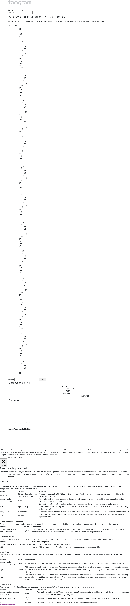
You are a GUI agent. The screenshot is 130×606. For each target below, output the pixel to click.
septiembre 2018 (18, 234)
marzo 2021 (16, 163)
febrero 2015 (17, 331)
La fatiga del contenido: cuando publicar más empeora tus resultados (38, 389)
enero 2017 (16, 280)
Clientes (45, 8)
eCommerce (113, 404)
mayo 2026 (16, 34)
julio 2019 (15, 209)
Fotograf (39, 408)
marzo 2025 (16, 68)
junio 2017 (16, 268)
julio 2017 (15, 265)
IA (48, 408)
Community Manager (65, 404)
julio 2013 (15, 373)
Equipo (34, 8)
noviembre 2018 (18, 229)
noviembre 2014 (18, 339)
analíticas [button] (3, 549)
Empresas (12, 408)
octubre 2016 (17, 287)
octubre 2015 (17, 312)
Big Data (29, 404)
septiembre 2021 (18, 148)
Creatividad (89, 404)
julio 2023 (15, 114)
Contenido (74, 404)
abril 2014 (15, 356)
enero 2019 (16, 224)
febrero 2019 (17, 222)
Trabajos (23, 8)
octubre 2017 (17, 261)
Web (28, 415)
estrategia (19, 408)
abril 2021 (15, 161)
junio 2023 (16, 117)
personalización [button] (6, 534)
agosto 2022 (16, 129)
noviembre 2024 (18, 78)
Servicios (11, 8)
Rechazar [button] (69, 455)
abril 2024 (15, 95)
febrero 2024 (17, 100)
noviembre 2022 (18, 122)
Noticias (56, 8)
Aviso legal (12, 432)
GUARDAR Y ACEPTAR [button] (8, 605)
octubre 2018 (17, 231)
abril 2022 (15, 131)
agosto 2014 (16, 346)
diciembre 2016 (17, 283)
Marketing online (29, 412)
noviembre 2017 (18, 258)
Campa (42, 404)
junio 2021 (16, 156)
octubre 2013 (17, 370)
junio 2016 (16, 297)
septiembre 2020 (18, 178)
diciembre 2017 (17, 256)
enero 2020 (16, 195)
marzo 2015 (16, 329)
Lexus (78, 408)
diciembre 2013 (17, 365)
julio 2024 (15, 87)
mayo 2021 (16, 158)
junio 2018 (16, 241)
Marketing (93, 407)
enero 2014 (16, 363)
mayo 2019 (16, 214)
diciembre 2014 (17, 336)
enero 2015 (16, 334)
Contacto (67, 8)
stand (104, 412)
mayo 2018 (16, 244)
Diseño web (104, 404)
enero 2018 (16, 253)
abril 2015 (15, 326)
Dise (96, 404)
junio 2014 (16, 351)
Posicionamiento (40, 412)
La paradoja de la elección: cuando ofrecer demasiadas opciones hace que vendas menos (46, 396)
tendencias (23, 415)
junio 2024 (16, 90)
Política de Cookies (7, 476)
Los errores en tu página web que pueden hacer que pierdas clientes (38, 391)
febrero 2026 (17, 41)
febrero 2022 (17, 136)
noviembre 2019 (18, 200)
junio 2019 (16, 212)
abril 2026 (15, 36)
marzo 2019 (16, 219)
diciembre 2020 (17, 170)
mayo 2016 (16, 300)
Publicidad (53, 412)
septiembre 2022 (18, 126)
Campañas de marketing (51, 404)
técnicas (5, 481)
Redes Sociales (83, 412)
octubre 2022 (17, 124)
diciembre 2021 (17, 141)
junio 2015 (16, 322)
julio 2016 (15, 295)
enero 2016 (16, 305)
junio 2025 (16, 61)
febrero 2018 (17, 251)
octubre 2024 (17, 80)
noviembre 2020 (18, 173)
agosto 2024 (16, 85)
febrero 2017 (17, 278)
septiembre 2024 (18, 83)
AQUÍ (49, 452)
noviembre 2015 (18, 309)
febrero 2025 (17, 70)
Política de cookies (15, 434)
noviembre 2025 (18, 48)
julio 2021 (15, 153)
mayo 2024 (16, 92)
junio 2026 (16, 31)
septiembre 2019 (18, 205)
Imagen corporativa (54, 408)
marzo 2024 (16, 97)
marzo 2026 (16, 39)
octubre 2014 (17, 341)
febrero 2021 (17, 166)
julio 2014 (15, 348)
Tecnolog (16, 415)
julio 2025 (15, 58)
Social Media (98, 412)
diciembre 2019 (17, 197)
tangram (110, 412)
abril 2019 (15, 217)
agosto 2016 (16, 292)
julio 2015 (15, 319)
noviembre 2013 (18, 368)
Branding (36, 404)
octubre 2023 (17, 109)
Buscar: (11, 380)
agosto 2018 (16, 236)
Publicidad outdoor (65, 412)
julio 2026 (15, 29)
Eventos (27, 407)
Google (44, 408)
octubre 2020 (17, 175)
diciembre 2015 (17, 307)
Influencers (64, 408)
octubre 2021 (17, 146)
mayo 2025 (16, 63)
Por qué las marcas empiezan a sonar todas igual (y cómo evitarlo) (37, 393)
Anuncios (18, 404)
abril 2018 (15, 246)
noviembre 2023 (18, 107)
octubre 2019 (17, 202)
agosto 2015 (16, 317)
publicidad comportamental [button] (10, 519)
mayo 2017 (16, 270)
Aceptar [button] (62, 455)
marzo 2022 (16, 134)
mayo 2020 (16, 187)
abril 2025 (15, 66)
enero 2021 (16, 168)
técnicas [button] (3, 479)
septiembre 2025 (18, 53)
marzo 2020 (16, 192)
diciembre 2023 (17, 105)
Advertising (12, 404)
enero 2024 (16, 102)
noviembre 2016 (18, 285)
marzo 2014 (16, 358)
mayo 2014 (16, 353)
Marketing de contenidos (108, 408)
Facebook (33, 408)
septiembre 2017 (18, 263)
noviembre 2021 (18, 144)
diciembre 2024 (17, 75)
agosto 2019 (16, 207)
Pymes (73, 412)
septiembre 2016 (18, 290)
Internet (71, 407)
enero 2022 (16, 139)
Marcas (83, 408)
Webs (32, 415)
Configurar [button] (78, 455)
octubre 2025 (17, 51)
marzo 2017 (16, 275)
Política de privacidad (16, 436)
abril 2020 (15, 190)
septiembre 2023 (18, 112)
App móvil (24, 404)
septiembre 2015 (18, 314)
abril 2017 (15, 273)
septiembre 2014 (18, 344)
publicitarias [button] (4, 582)
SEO (92, 412)
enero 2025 (16, 73)
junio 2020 (16, 185)
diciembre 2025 (17, 46)
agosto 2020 (16, 180)
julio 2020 (15, 183)
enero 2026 (16, 44)
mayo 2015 (16, 324)
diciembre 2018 (17, 226)
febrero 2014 (17, 361)
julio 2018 (15, 239)
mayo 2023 (16, 119)
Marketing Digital (16, 412)
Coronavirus (80, 404)
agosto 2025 (16, 56)
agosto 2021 (16, 151)
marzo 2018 (16, 248)
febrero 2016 (17, 302)
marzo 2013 (16, 375)
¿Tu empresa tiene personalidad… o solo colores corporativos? (36, 386)
